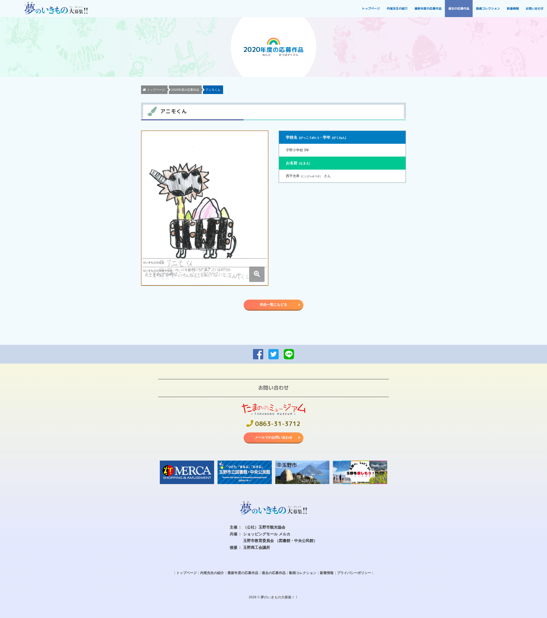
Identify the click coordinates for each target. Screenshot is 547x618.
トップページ (371, 8)
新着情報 (513, 8)
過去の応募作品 (458, 8)
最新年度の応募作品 (428, 8)
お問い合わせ (535, 8)
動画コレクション (488, 8)
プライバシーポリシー (354, 573)
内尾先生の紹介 (397, 8)
